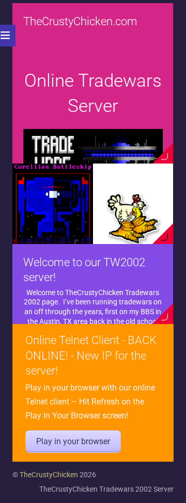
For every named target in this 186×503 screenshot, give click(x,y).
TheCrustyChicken (49, 474)
